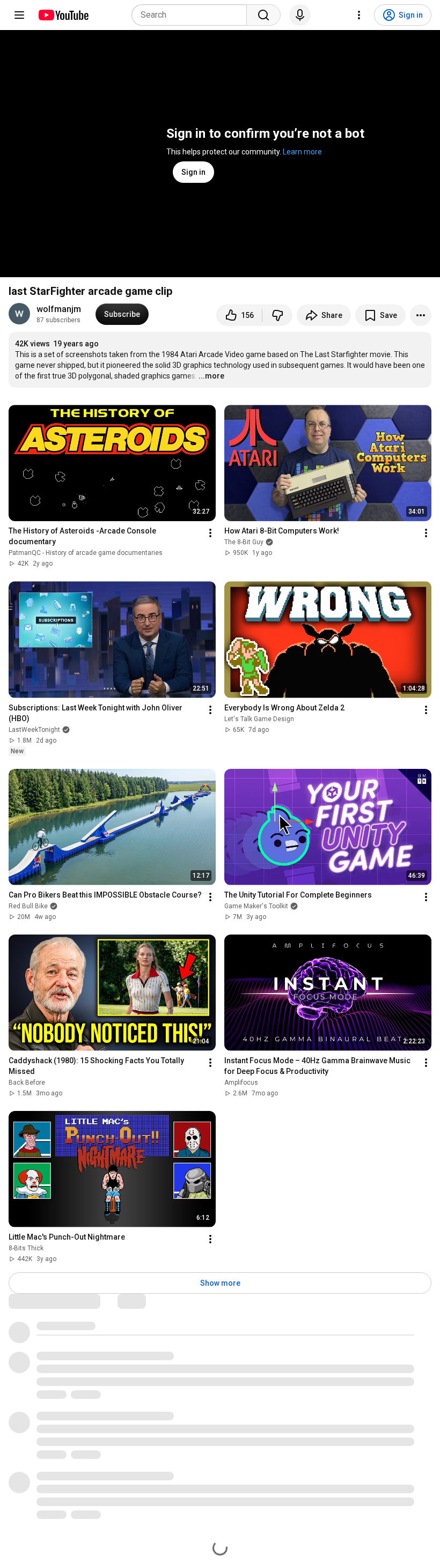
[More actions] (420, 315)
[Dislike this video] (277, 315)
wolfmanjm (58, 309)
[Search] (263, 15)
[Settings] (359, 15)
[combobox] (192, 15)
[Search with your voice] (300, 15)
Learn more (302, 151)
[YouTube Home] (63, 15)
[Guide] (19, 15)
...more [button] (211, 376)
